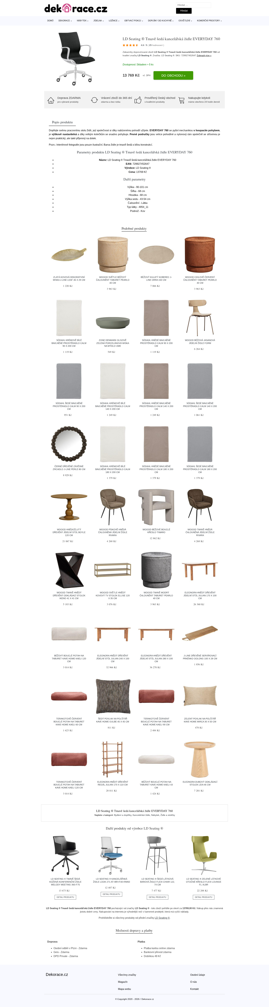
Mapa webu (124, 989)
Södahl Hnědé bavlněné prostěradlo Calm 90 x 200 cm (156, 343)
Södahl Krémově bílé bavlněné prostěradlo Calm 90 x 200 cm (69, 343)
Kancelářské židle (141, 815)
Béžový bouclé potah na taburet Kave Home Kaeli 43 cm (156, 785)
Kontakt (194, 989)
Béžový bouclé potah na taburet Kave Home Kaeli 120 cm (69, 658)
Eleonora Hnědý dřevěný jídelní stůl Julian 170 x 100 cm (200, 595)
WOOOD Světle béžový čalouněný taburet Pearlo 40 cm (112, 280)
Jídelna (97, 20)
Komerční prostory (208, 20)
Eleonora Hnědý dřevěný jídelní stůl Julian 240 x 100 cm (112, 658)
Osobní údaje (197, 975)
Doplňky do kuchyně (160, 20)
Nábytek (82, 20)
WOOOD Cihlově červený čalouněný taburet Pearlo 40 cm (200, 280)
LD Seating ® (144, 55)
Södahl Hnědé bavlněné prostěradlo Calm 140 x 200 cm (156, 406)
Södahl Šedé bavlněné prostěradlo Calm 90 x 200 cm (69, 406)
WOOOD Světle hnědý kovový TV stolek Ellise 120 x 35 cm (113, 595)
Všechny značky (127, 975)
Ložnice (113, 20)
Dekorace (64, 20)
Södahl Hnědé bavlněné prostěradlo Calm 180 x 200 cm (156, 469)
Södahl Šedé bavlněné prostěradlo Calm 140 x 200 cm (200, 406)
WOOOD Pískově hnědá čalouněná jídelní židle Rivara (112, 532)
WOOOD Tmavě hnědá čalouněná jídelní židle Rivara (200, 532)
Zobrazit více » (204, 55)
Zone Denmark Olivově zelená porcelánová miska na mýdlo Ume (112, 343)
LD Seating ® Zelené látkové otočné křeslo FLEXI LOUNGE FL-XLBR (203, 882)
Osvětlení (184, 20)
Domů (50, 20)
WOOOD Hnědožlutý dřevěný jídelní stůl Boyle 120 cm (69, 532)
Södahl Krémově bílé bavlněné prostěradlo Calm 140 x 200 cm (112, 406)
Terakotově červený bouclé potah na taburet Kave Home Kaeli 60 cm (69, 721)
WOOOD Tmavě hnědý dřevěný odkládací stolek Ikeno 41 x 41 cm (69, 595)
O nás (193, 982)
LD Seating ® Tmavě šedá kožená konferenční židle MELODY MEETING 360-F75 (65, 882)
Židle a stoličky (167, 815)
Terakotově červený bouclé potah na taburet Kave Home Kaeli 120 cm (69, 785)
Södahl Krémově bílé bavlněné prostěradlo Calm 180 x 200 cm (112, 469)
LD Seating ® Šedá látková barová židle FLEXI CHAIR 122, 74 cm (157, 882)
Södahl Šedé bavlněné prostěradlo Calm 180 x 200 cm (200, 469)
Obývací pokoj (132, 20)
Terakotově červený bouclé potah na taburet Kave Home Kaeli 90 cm (156, 721)
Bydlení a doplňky (122, 815)
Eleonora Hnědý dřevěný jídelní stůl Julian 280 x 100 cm (156, 658)
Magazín (122, 982)
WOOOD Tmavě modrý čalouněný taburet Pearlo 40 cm (156, 595)
